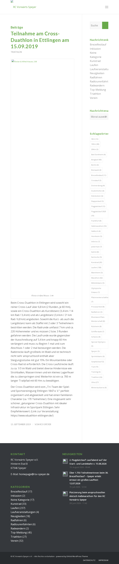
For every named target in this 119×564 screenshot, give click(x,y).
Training (95, 372)
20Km (94, 149)
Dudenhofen (97, 191)
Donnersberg (98, 185)
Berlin (95, 165)
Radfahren (96, 77)
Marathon (97, 278)
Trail (94, 367)
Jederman (96, 246)
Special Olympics (98, 344)
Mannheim (97, 272)
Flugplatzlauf (98, 206)
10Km (95, 144)
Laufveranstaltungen (102, 69)
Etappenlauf (97, 201)
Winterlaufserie (98, 387)
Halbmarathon (98, 226)
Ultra (95, 382)
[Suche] (100, 7)
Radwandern (97, 85)
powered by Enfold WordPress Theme (72, 556)
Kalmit (95, 252)
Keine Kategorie (20, 499)
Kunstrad (95, 61)
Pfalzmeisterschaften (99, 299)
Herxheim (96, 236)
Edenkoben (97, 196)
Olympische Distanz (96, 290)
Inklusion (95, 48)
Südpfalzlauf (97, 361)
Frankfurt (96, 221)
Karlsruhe (96, 257)
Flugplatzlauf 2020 (98, 213)
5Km (94, 139)
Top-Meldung (98, 89)
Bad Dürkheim (98, 154)
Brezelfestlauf (98, 44)
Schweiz (95, 337)
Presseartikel (97, 307)
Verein (93, 98)
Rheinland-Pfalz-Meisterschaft (98, 319)
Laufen (94, 65)
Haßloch (95, 231)
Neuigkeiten (97, 73)
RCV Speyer (45, 424)
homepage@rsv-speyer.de (34, 474)
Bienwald (96, 170)
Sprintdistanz (97, 356)
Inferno (95, 241)
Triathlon (16, 52)
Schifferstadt (97, 331)
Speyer (95, 351)
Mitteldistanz (97, 283)
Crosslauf (96, 180)
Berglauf (96, 159)
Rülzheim (96, 326)
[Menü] (106, 7)
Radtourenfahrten (100, 81)
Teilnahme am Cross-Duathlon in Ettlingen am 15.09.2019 (40, 39)
